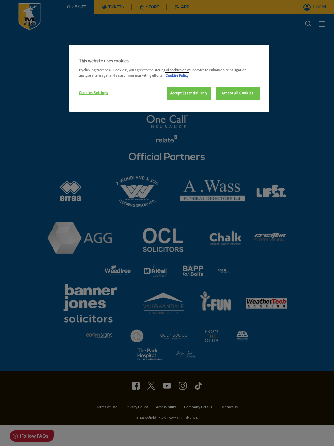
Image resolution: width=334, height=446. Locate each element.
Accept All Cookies (237, 93)
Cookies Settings (93, 92)
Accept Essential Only (188, 93)
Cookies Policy (177, 75)
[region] (169, 78)
